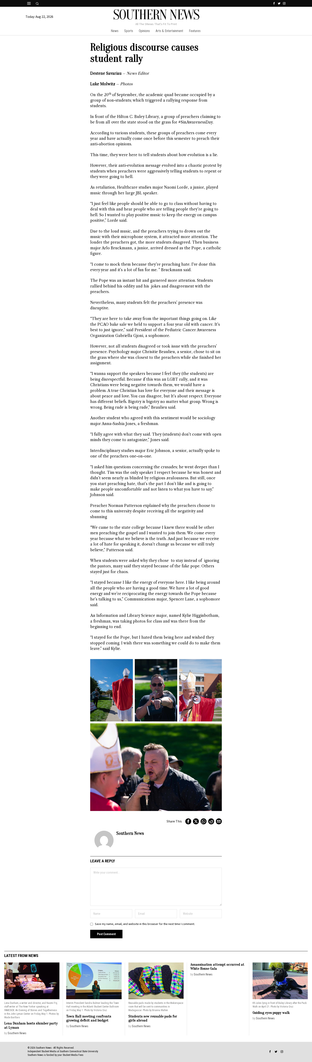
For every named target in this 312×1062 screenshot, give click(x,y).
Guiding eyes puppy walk (271, 1013)
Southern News (130, 833)
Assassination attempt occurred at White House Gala (217, 966)
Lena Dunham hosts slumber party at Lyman (31, 1025)
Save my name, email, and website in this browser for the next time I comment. (145, 924)
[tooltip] (274, 3)
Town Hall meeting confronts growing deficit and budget (88, 1018)
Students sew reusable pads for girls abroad (152, 1018)
